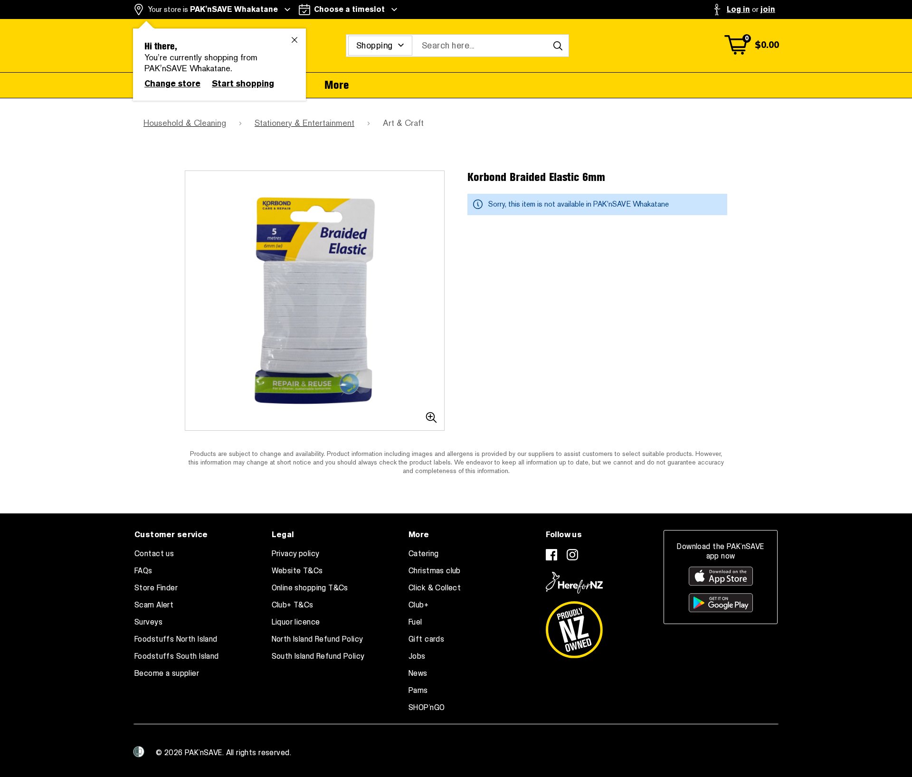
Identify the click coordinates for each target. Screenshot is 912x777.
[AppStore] (721, 576)
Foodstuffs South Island (176, 656)
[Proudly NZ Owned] (574, 626)
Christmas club (434, 571)
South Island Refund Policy (318, 656)
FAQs (143, 571)
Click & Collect (434, 588)
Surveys (148, 622)
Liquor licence (296, 622)
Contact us (154, 554)
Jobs (417, 656)
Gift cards (426, 639)
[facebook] (551, 554)
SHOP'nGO (426, 707)
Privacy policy (296, 554)
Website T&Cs (297, 571)
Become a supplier (166, 673)
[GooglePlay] (721, 602)
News (418, 673)
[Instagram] (572, 554)
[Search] (557, 45)
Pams (418, 690)
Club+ (418, 605)
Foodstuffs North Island (176, 639)
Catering (423, 554)
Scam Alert (153, 605)
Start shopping (243, 83)
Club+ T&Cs (293, 605)
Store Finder (156, 588)
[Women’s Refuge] (138, 752)
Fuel (415, 622)
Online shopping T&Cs (310, 588)
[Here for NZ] (574, 583)
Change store (172, 83)
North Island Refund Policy (317, 639)
